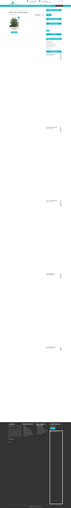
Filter (48, 30)
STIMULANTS (48, 47)
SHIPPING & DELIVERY (27, 430)
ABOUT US (15, 5)
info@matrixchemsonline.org (46, 2)
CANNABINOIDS (49, 41)
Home (10, 10)
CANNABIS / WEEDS (49, 43)
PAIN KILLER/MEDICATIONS (51, 44)
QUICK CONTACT (59, 5)
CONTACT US (49, 5)
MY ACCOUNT (33, 5)
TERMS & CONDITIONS (41, 5)
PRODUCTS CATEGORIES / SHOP (23, 5)
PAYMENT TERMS (26, 429)
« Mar (10, 442)
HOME (10, 5)
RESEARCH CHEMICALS (50, 46)
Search (52, 428)
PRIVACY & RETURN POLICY (28, 434)
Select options (14, 32)
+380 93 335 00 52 (33, 2)
